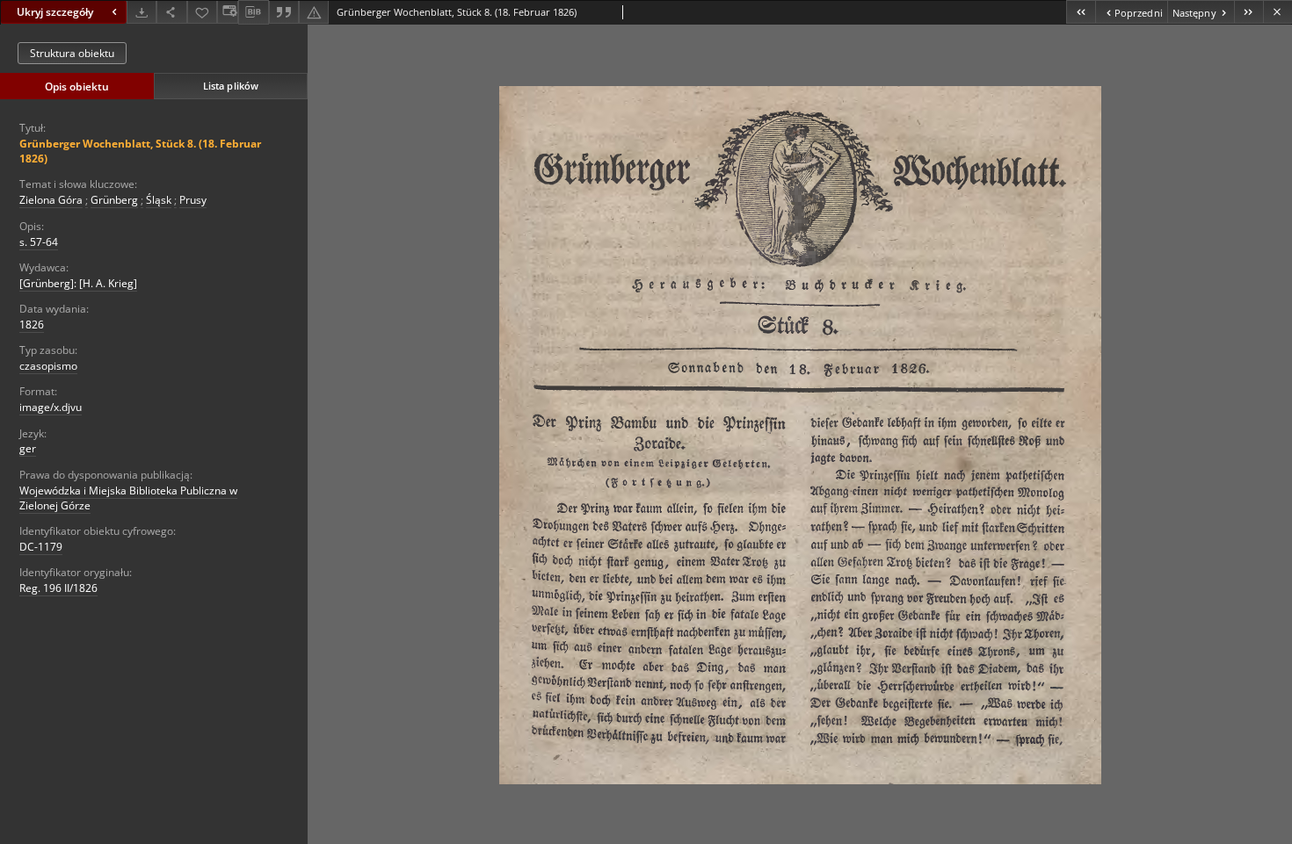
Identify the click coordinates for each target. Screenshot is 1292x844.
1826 (31, 324)
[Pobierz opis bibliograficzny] (253, 12)
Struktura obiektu (72, 53)
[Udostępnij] (171, 12)
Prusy (193, 199)
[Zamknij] (1277, 12)
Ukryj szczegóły (55, 11)
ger (27, 448)
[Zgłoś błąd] (314, 12)
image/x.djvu (50, 407)
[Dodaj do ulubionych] (202, 12)
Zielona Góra (51, 199)
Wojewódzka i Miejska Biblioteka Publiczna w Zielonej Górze (128, 498)
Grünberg (114, 199)
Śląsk (158, 199)
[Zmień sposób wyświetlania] (227, 12)
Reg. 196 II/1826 (58, 588)
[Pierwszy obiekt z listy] (1080, 12)
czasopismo (48, 365)
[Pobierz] (141, 12)
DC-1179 (40, 546)
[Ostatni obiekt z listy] (1248, 12)
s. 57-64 (38, 241)
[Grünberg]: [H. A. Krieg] (78, 283)
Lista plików (230, 85)
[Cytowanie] (284, 12)
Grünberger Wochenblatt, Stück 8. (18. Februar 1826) (140, 151)
